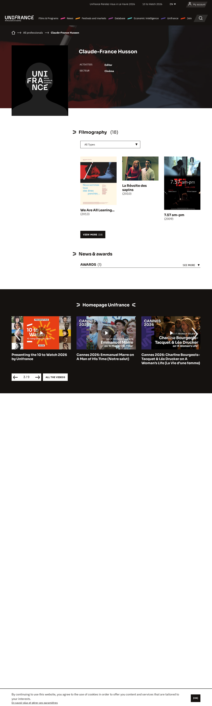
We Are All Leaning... (97, 210)
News (70, 18)
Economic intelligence (146, 18)
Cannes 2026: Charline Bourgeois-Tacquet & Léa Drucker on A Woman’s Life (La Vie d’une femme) (170, 359)
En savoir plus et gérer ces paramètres (35, 702)
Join (189, 18)
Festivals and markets (94, 18)
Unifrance (172, 18)
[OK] (195, 698)
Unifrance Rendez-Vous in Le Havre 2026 (112, 4)
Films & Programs (48, 18)
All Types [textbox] (89, 144)
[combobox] (110, 144)
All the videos (55, 377)
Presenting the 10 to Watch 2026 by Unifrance (39, 357)
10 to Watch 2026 (152, 4)
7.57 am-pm (174, 215)
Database (120, 18)
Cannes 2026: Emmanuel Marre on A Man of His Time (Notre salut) (105, 357)
